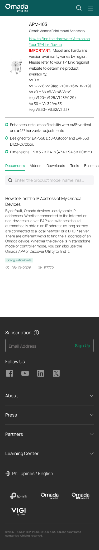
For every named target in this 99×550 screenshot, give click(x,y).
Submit (10, 180)
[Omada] (49, 496)
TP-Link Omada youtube (25, 373)
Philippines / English (32, 473)
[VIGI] (18, 511)
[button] (79, 8)
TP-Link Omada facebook (9, 373)
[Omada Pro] (80, 496)
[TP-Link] (18, 496)
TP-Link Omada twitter (56, 373)
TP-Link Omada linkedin (40, 373)
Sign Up (82, 345)
